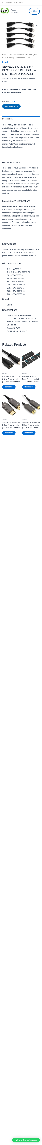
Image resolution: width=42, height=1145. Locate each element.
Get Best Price (11, 106)
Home (4, 55)
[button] (36, 25)
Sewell (11, 55)
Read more (8, 387)
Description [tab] (7, 119)
